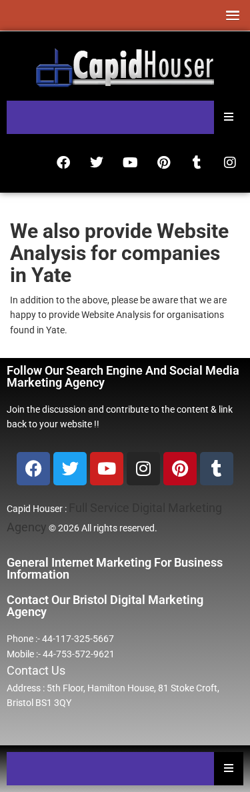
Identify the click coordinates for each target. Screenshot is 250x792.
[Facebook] (63, 162)
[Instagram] (230, 162)
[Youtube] (130, 162)
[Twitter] (96, 162)
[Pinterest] (163, 162)
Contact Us (36, 670)
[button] (230, 15)
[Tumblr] (196, 162)
